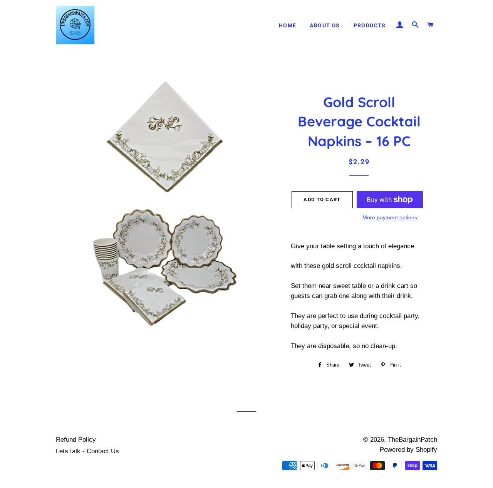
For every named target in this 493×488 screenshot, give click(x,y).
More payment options (389, 217)
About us (325, 25)
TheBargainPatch (412, 439)
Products (370, 25)
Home (288, 25)
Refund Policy (76, 439)
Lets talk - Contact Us (87, 451)
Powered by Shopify (408, 449)
